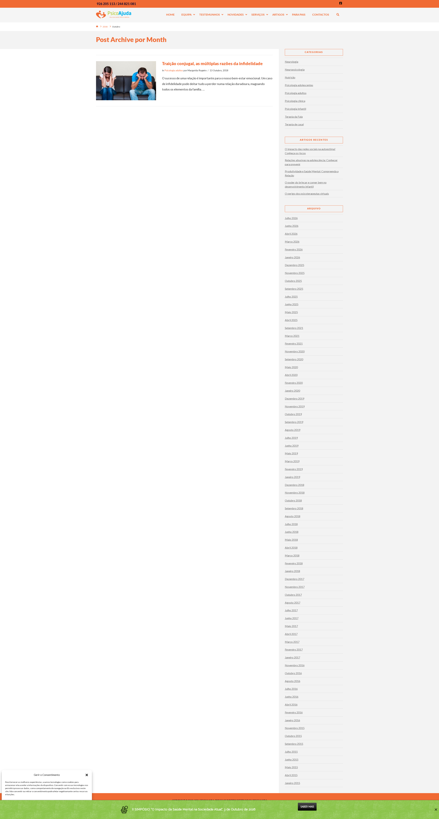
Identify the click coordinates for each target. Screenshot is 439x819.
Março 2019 (292, 461)
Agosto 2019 (292, 429)
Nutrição (290, 77)
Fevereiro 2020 (294, 382)
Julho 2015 (291, 751)
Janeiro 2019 (292, 477)
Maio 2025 (291, 312)
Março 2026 (292, 241)
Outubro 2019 (293, 414)
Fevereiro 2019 (294, 469)
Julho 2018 (291, 524)
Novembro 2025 (295, 272)
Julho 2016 (291, 688)
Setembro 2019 (294, 422)
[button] (86, 775)
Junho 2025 (291, 304)
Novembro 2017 (295, 586)
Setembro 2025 (294, 288)
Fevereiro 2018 (294, 563)
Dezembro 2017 (294, 578)
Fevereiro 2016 (294, 712)
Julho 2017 (291, 610)
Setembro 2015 (294, 743)
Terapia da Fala (294, 116)
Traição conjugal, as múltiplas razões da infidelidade (212, 63)
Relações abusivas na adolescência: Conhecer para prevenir (311, 162)
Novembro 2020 (295, 351)
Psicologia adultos (173, 70)
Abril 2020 (291, 374)
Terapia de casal (294, 124)
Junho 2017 (291, 618)
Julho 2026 (291, 218)
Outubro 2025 (293, 280)
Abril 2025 (291, 320)
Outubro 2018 (293, 500)
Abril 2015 (291, 775)
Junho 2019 (291, 445)
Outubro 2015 (293, 735)
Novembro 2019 (295, 406)
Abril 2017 (291, 633)
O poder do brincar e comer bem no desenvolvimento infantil (306, 184)
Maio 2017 (291, 626)
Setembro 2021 (294, 327)
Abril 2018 (291, 547)
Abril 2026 (291, 233)
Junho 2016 (291, 696)
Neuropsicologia (295, 69)
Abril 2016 (291, 704)
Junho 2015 (291, 759)
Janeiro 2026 (292, 257)
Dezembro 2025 (294, 265)
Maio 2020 (291, 367)
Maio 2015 (291, 767)
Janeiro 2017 (292, 657)
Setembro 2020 (294, 359)
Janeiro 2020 (292, 390)
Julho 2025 (291, 296)
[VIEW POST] (126, 80)
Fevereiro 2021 (294, 343)
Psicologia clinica (295, 100)
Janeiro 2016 (292, 720)
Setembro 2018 (294, 508)
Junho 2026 (291, 225)
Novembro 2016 (295, 665)
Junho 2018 (291, 531)
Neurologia (291, 61)
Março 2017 (292, 641)
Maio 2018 (291, 539)
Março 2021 (292, 335)
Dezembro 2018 (294, 484)
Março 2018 (292, 555)
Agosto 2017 (292, 602)
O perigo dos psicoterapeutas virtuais (307, 193)
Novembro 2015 (295, 728)
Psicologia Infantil (295, 108)
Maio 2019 (291, 453)
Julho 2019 (291, 437)
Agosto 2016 (292, 681)
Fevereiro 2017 (294, 649)
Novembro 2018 (295, 492)
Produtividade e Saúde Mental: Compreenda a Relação (312, 173)
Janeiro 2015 (292, 783)
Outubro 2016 (293, 673)
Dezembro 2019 (294, 398)
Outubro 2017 (293, 594)
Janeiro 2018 (292, 571)
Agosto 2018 (292, 516)
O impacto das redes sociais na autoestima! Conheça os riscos (310, 151)
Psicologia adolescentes (299, 85)
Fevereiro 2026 (294, 249)
